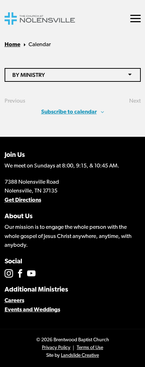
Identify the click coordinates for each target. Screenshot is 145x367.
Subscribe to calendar (69, 112)
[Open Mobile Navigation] (135, 18)
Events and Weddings (32, 310)
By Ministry (28, 75)
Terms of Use (90, 347)
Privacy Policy (56, 347)
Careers (14, 301)
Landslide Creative (80, 355)
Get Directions (23, 200)
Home (12, 45)
